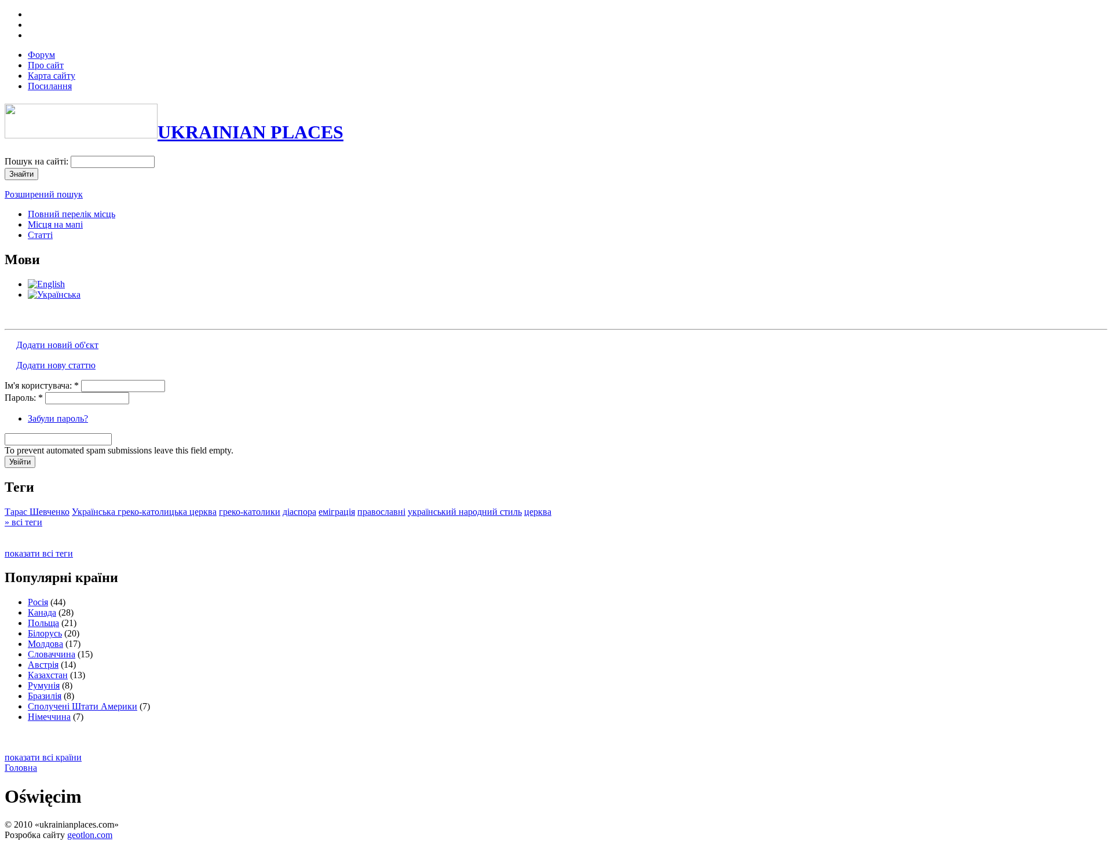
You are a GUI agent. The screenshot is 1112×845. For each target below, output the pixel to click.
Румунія (44, 685)
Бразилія (44, 696)
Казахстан (48, 675)
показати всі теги (39, 553)
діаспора (299, 512)
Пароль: (24, 398)
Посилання (50, 86)
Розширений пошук (44, 194)
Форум (41, 55)
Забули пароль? (58, 418)
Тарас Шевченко (37, 512)
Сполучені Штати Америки (82, 706)
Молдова (45, 644)
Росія (38, 602)
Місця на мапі (55, 224)
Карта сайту (51, 76)
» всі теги (23, 522)
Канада (42, 612)
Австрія (43, 665)
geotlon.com (89, 835)
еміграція (337, 512)
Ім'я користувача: (42, 385)
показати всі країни (43, 757)
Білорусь (45, 633)
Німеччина (49, 717)
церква (537, 512)
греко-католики (249, 512)
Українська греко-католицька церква (144, 512)
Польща (43, 623)
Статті (40, 235)
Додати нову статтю (56, 365)
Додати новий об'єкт (57, 345)
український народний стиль (465, 512)
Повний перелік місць (71, 214)
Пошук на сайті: (38, 161)
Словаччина (51, 654)
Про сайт (46, 65)
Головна (21, 768)
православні (381, 512)
